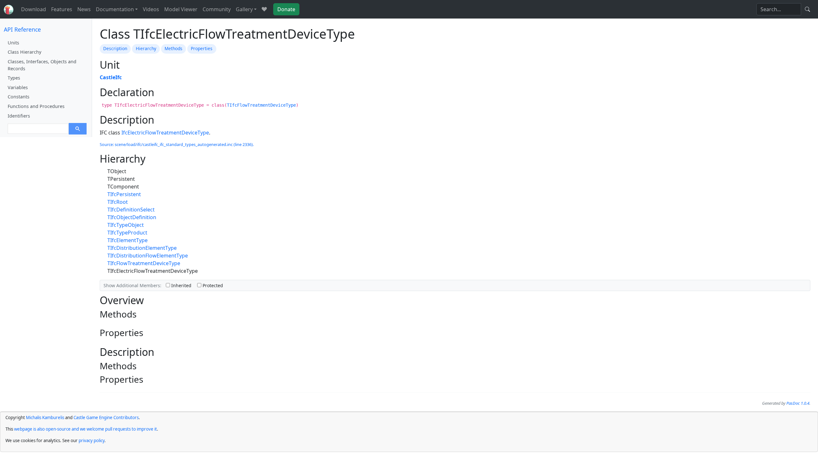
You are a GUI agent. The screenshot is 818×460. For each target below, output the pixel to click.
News (84, 9)
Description (115, 48)
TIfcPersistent (124, 194)
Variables (18, 87)
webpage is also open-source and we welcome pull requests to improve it (85, 429)
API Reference (22, 29)
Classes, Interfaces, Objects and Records (42, 65)
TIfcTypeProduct (127, 232)
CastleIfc (111, 77)
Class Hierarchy (24, 52)
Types (14, 78)
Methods (173, 48)
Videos (151, 9)
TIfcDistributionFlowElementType (147, 255)
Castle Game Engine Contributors (106, 417)
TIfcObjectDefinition (131, 217)
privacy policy (91, 440)
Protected (212, 285)
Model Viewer (180, 9)
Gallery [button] (244, 9)
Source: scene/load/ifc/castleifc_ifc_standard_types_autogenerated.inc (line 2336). (177, 144)
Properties (201, 48)
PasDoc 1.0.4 (797, 403)
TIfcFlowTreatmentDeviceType (261, 105)
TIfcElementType (127, 240)
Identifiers (19, 116)
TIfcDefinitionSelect (131, 209)
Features (61, 9)
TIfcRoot (117, 201)
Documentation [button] (115, 9)
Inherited (180, 285)
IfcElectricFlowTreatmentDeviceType (165, 132)
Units (13, 43)
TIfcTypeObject (125, 224)
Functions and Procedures (36, 106)
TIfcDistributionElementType (142, 247)
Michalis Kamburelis (45, 417)
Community (217, 9)
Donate (286, 9)
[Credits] (264, 9)
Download (33, 9)
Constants (18, 97)
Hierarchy (146, 48)
